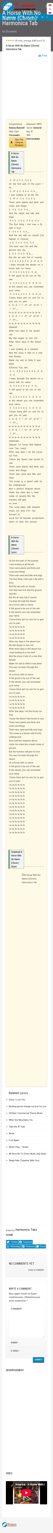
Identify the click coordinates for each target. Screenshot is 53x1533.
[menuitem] (50, 12)
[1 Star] (7, 40)
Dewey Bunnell (12, 5)
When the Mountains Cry (21, 1120)
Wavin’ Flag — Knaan (18, 1147)
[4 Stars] (12, 40)
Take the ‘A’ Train (17, 1126)
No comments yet (21, 1263)
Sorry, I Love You (17, 1099)
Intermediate (33, 138)
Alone (11, 1133)
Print (44, 55)
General (37, 127)
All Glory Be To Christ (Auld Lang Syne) (27, 1153)
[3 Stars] (10, 40)
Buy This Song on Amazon (19, 142)
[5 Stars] (14, 40)
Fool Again (14, 1140)
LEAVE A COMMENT (36, 1270)
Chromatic (11, 31)
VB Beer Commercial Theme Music (26, 1113)
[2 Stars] (8, 40)
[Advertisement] (26, 89)
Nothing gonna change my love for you (27, 1106)
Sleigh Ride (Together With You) (24, 1160)
